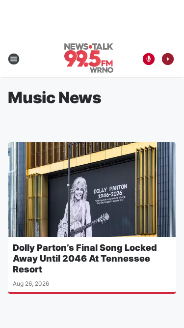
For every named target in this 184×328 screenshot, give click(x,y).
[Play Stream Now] (168, 59)
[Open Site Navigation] (14, 59)
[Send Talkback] (149, 59)
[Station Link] (88, 59)
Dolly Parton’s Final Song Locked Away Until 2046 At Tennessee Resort (85, 258)
